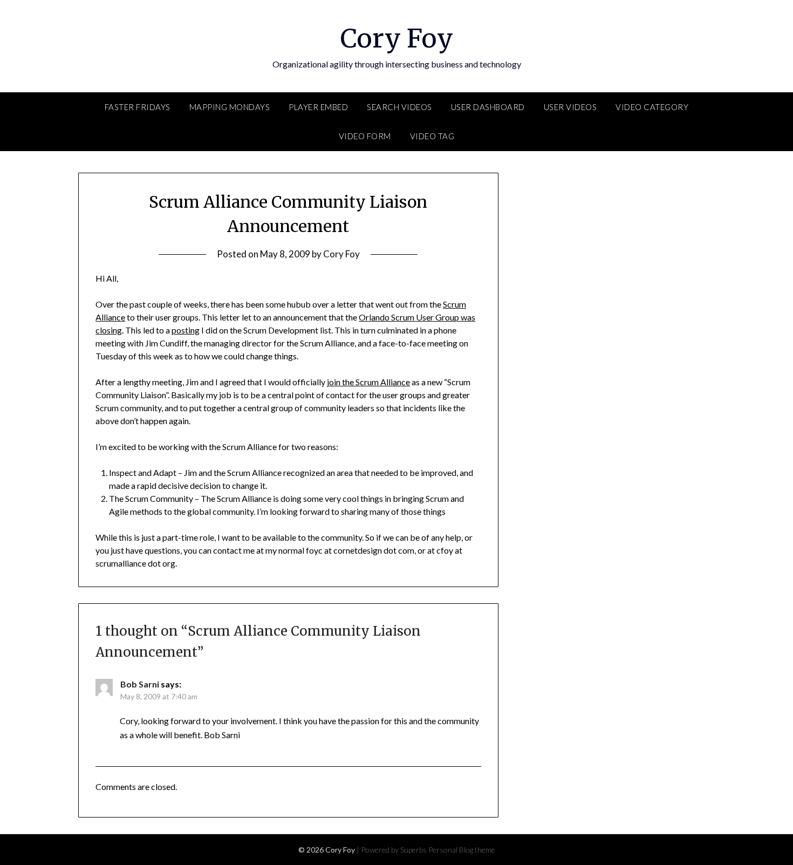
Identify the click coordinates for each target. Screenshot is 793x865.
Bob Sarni (139, 684)
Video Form (365, 136)
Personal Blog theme (461, 849)
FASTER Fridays (137, 107)
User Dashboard (488, 107)
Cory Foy (396, 38)
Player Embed (318, 107)
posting (186, 330)
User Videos (570, 107)
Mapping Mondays (229, 107)
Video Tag (432, 136)
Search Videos (399, 107)
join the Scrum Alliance (368, 382)
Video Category (652, 107)
